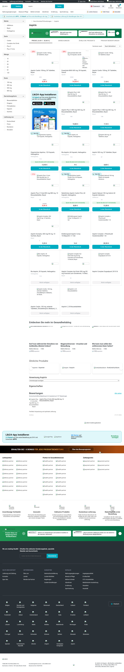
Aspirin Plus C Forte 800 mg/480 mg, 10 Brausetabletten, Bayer (44, 194)
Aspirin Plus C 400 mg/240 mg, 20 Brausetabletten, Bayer (73, 111)
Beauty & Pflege (23, 12)
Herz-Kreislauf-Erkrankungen (42, 21)
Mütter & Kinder (35, 12)
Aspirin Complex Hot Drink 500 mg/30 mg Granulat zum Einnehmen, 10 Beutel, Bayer (75, 273)
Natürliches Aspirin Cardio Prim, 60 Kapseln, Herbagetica (73, 194)
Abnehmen (45, 12)
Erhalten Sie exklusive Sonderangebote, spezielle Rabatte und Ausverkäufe (37, 550)
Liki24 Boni (100, 1)
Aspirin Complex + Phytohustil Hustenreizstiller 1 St (102, 235)
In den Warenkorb (44, 85)
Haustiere (85, 585)
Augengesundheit (88, 573)
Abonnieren (52, 556)
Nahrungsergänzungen (9, 12)
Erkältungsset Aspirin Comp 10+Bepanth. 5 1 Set (71, 235)
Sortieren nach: (97, 46)
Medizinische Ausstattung (90, 582)
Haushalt (85, 588)
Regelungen (47, 579)
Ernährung (54, 12)
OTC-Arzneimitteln (88, 579)
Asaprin (71, 368)
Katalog (4, 1)
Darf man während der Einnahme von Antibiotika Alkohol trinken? (43, 345)
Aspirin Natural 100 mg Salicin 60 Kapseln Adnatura (103, 194)
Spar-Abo (83, 1)
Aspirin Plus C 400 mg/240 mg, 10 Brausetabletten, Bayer (104, 111)
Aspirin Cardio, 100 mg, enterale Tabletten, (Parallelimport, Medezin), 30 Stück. (44, 308)
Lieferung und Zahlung (16, 1)
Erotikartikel (86, 576)
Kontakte (28, 1)
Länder (25, 576)
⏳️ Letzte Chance (92, 12)
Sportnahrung (64, 12)
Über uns (36, 1)
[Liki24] (5, 659)
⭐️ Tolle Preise (105, 12)
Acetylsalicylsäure (113, 368)
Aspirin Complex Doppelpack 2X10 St (105, 271)
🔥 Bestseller (116, 12)
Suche (59, 6)
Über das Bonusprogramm (81, 449)
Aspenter (41, 368)
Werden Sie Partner (46, 1)
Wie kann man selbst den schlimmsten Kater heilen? (102, 345)
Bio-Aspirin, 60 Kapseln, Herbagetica (74, 152)
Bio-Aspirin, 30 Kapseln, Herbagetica (43, 271)
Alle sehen (118, 393)
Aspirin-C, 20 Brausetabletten (71, 307)
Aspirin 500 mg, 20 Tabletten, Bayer (104, 152)
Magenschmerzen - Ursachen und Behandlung (74, 345)
